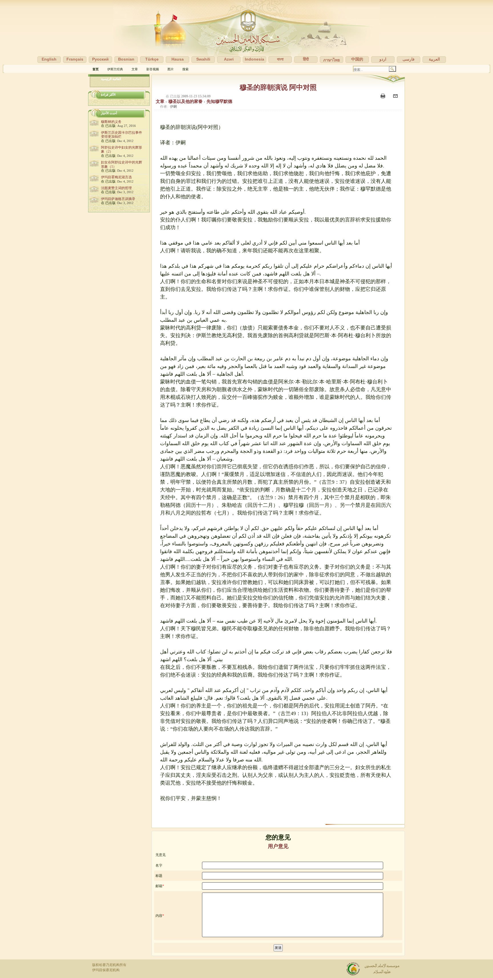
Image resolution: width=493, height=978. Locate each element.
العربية (434, 59)
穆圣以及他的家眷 (186, 101)
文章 (135, 69)
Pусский (100, 59)
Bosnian (126, 59)
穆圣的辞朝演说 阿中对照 (278, 87)
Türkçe (152, 59)
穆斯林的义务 (111, 122)
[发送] (396, 99)
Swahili (203, 59)
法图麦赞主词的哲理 (116, 188)
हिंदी (306, 59)
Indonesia (254, 59)
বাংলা (280, 59)
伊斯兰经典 (115, 69)
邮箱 (158, 886)
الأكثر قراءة (108, 94)
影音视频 (152, 69)
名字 (158, 865)
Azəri (229, 59)
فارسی (409, 59)
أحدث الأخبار (109, 113)
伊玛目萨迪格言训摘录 (118, 199)
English (49, 59)
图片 (170, 69)
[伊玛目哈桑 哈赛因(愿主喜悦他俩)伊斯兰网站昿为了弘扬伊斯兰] (246, 32)
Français (74, 59)
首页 (95, 69)
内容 (158, 916)
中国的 (357, 59)
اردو (382, 59)
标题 (158, 876)
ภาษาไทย (331, 60)
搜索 (185, 69)
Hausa (177, 59)
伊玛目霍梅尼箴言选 (116, 177)
